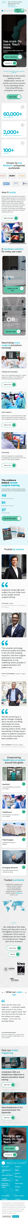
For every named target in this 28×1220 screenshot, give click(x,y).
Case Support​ (6, 412)
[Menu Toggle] (25, 10)
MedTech (6, 784)
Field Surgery (7, 840)
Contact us (19, 893)
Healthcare (7, 812)
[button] (24, 993)
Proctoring (5, 452)
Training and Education (10, 372)
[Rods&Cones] (7, 11)
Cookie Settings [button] (7, 1216)
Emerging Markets (10, 868)
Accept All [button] (15, 1216)
